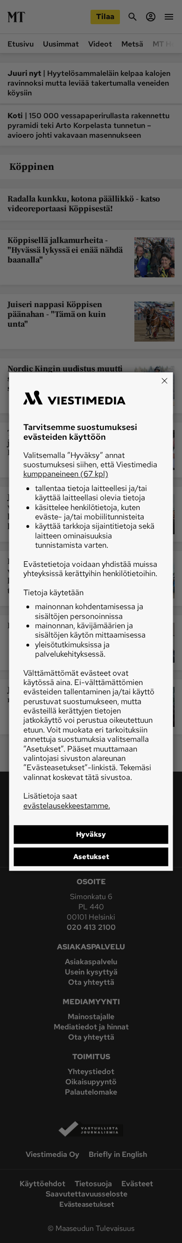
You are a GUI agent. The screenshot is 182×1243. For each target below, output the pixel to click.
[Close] (164, 380)
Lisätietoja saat (66, 800)
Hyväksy (91, 834)
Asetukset (91, 856)
